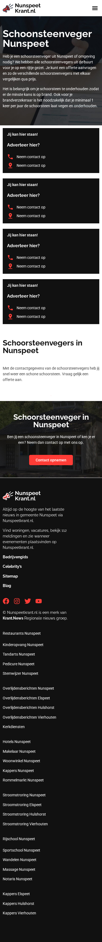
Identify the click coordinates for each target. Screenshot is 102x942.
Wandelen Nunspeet (19, 860)
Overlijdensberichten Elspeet (26, 698)
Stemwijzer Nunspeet (20, 673)
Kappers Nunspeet (18, 770)
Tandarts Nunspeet (19, 654)
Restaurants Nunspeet (22, 633)
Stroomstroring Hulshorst (24, 814)
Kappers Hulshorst (18, 903)
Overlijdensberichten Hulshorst (28, 707)
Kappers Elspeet (16, 894)
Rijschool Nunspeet (19, 839)
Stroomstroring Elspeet (22, 805)
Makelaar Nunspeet (19, 751)
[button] (94, 8)
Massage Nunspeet (19, 869)
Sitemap (10, 576)
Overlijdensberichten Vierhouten (29, 717)
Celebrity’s (12, 566)
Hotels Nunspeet (17, 741)
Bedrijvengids (15, 557)
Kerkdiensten (14, 727)
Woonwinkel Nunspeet (21, 761)
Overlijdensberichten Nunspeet (28, 688)
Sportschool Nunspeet (21, 850)
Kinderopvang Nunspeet (23, 645)
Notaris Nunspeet (17, 879)
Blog (7, 586)
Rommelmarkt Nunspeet (23, 780)
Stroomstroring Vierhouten (25, 824)
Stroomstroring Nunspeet (24, 795)
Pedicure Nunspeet (19, 664)
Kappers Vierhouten (19, 913)
